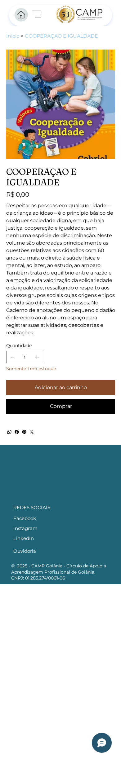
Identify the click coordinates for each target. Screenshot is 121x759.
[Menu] (37, 14)
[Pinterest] (24, 432)
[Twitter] (32, 432)
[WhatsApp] (9, 432)
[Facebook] (17, 432)
